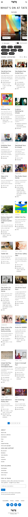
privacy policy (17, 492)
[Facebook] (7, 504)
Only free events (23, 43)
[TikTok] (19, 504)
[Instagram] (15, 504)
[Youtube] (11, 504)
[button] (26, 2)
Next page (21, 424)
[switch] (17, 43)
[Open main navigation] (5, 2)
